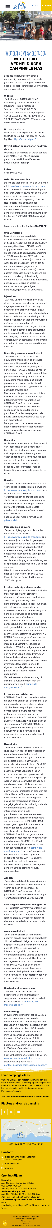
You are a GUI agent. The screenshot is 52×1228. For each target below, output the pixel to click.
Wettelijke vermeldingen (26, 1219)
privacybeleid (11, 520)
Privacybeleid (26, 1221)
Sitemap (26, 1223)
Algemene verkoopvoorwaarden (26, 1216)
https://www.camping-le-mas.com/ (26, 186)
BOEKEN (46, 5)
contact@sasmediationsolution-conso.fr (25, 1065)
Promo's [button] (36, 5)
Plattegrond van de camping (20, 1103)
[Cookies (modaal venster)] (5, 1223)
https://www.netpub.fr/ (25, 139)
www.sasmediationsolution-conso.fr (23, 1058)
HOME (26, 25)
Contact (9, 1168)
